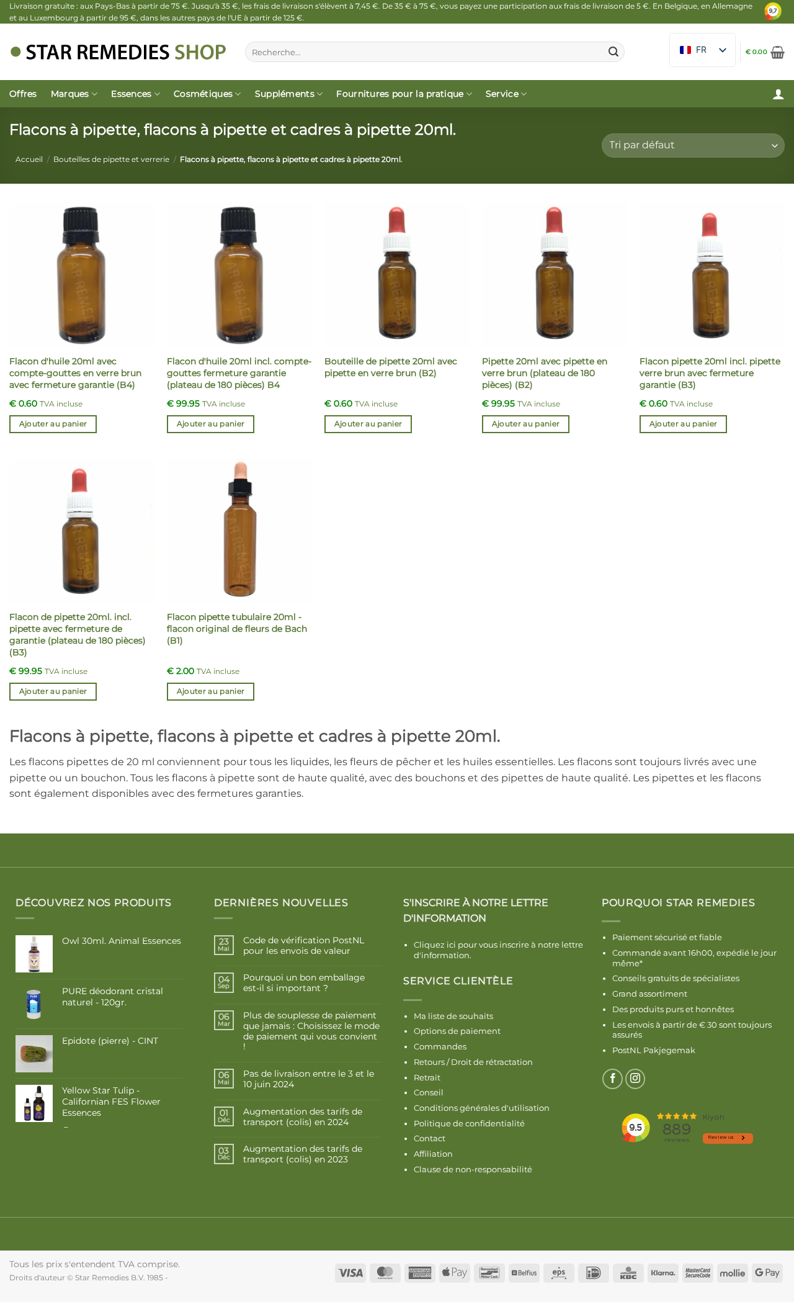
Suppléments (284, 93)
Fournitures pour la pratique (399, 93)
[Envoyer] (613, 52)
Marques (70, 93)
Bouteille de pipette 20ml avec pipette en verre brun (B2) (390, 367)
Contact (429, 1138)
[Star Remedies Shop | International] (117, 51)
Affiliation (433, 1154)
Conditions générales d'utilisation (482, 1108)
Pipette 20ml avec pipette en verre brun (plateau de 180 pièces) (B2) (544, 373)
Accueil (29, 159)
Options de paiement (457, 1031)
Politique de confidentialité (469, 1123)
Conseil (429, 1092)
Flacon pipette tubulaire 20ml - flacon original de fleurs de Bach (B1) (237, 628)
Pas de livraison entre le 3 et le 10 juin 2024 (308, 1079)
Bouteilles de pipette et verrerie (111, 159)
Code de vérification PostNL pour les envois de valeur (303, 945)
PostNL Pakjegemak (653, 1050)
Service (502, 93)
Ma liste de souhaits (453, 1016)
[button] (765, 52)
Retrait (427, 1077)
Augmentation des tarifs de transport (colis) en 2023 (302, 1154)
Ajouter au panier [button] (53, 424)
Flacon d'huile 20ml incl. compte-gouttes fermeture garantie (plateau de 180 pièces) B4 (239, 373)
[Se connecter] (778, 93)
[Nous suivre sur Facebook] (612, 1079)
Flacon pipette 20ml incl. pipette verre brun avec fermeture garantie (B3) (710, 373)
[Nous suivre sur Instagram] (635, 1079)
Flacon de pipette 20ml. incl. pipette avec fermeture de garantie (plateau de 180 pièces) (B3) (77, 634)
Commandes (440, 1046)
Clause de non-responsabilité (473, 1169)
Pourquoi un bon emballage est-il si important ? (304, 983)
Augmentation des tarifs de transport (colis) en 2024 (302, 1117)
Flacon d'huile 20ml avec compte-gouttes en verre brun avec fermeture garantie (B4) (75, 373)
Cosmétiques (203, 93)
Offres (23, 93)
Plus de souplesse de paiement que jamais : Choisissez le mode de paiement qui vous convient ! (311, 1031)
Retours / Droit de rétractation (473, 1062)
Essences (131, 93)
